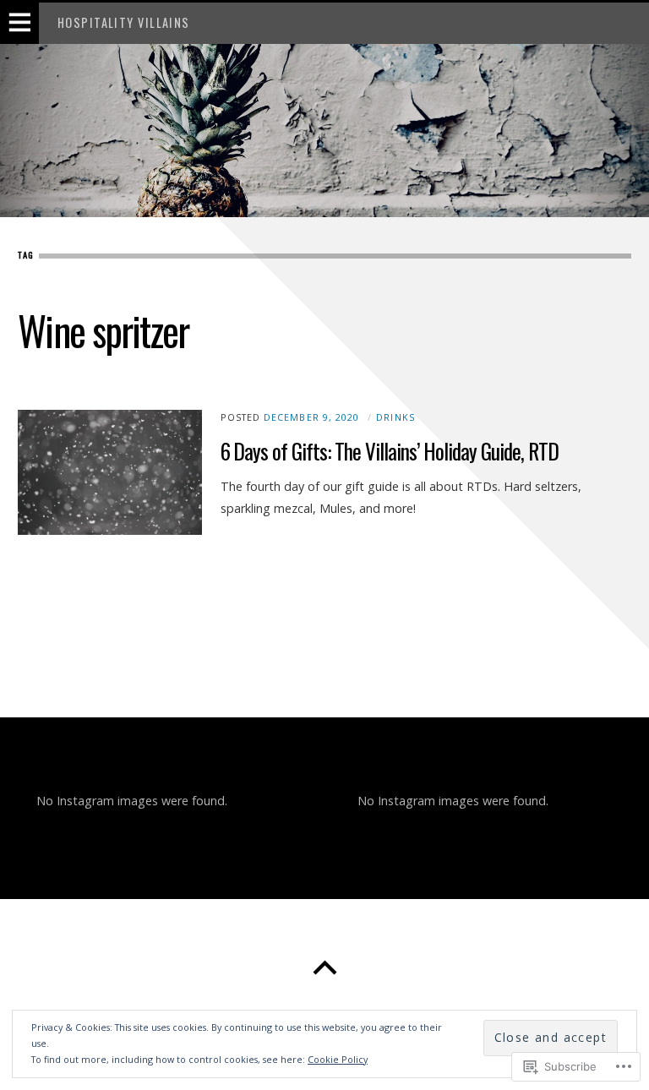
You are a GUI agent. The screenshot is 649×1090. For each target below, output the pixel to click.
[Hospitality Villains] (324, 130)
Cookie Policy (338, 1059)
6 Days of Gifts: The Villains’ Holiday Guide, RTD (390, 450)
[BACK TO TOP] (324, 968)
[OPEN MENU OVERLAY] (19, 23)
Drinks (395, 417)
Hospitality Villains (123, 22)
